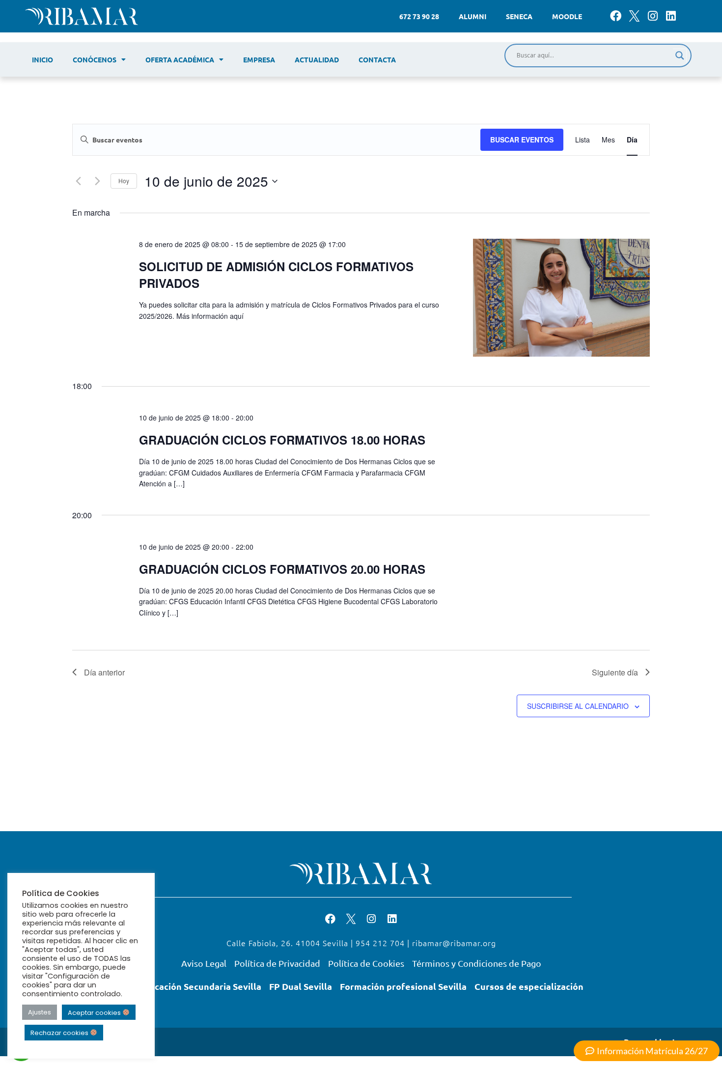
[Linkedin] (671, 16)
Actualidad (317, 59)
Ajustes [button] (39, 1012)
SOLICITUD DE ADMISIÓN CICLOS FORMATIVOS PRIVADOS (276, 274)
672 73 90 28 (419, 16)
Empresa (259, 59)
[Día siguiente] (97, 181)
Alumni (472, 16)
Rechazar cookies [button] (60, 1033)
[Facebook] (616, 16)
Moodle (567, 16)
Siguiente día (615, 672)
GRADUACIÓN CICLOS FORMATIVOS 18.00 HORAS (282, 439)
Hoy (123, 180)
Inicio (42, 59)
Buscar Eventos (522, 139)
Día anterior (104, 672)
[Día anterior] (78, 181)
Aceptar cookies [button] (95, 1012)
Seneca (519, 16)
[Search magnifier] (680, 55)
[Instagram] (652, 16)
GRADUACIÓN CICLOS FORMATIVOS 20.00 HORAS (282, 569)
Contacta (377, 59)
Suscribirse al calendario (578, 706)
